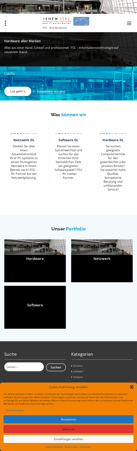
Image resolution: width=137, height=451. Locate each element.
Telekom (78, 377)
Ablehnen (68, 429)
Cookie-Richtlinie (54, 446)
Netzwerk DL (23, 140)
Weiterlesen (24, 186)
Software (78, 371)
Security (77, 365)
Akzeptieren (68, 419)
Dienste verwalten (14, 409)
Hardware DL (113, 140)
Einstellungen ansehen (68, 439)
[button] (131, 387)
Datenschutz (71, 446)
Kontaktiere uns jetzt (51, 91)
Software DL (68, 140)
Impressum (85, 446)
